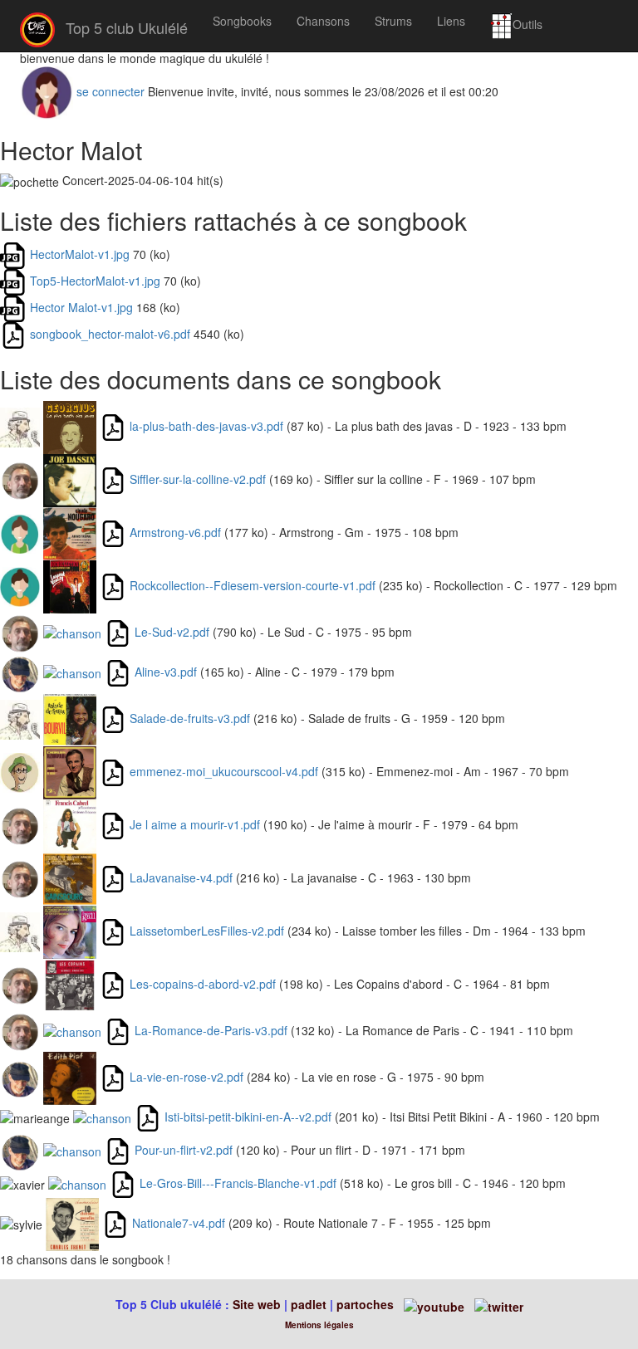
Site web (257, 1304)
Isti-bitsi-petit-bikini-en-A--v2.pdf (247, 1116)
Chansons (323, 20)
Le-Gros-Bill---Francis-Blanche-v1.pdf (238, 1183)
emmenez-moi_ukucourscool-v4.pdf (224, 771)
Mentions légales (319, 1325)
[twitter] (498, 1304)
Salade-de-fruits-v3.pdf (190, 718)
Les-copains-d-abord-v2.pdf (203, 983)
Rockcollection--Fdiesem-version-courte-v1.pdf (252, 585)
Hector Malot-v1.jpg (81, 307)
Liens (451, 20)
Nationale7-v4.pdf (178, 1223)
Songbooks (242, 20)
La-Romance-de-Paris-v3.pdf (211, 1030)
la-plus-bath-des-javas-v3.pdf (206, 426)
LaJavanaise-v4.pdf (181, 877)
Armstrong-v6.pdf (175, 532)
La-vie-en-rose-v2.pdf (186, 1076)
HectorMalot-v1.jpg (80, 254)
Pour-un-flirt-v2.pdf (184, 1149)
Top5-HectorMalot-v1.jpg (95, 280)
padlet (310, 1304)
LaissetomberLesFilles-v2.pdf (207, 930)
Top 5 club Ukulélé (124, 27)
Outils (527, 24)
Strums (393, 20)
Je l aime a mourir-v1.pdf (195, 824)
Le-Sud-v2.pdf (172, 631)
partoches (365, 1304)
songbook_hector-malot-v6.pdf (110, 333)
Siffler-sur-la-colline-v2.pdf (198, 479)
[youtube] (432, 1304)
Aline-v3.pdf (166, 671)
